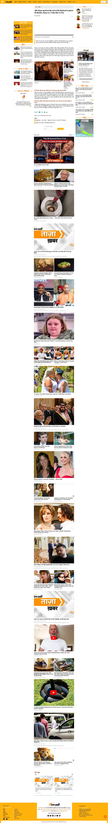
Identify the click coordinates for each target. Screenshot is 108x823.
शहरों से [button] (40, 2)
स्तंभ (84, 7)
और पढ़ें (30, 106)
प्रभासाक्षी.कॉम (41, 807)
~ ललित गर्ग (84, 13)
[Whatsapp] (45, 112)
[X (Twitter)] (72, 22)
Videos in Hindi (67, 809)
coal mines (44, 120)
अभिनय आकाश (37, 37)
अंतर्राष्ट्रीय (20, 2)
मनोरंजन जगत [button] (62, 2)
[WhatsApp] (72, 25)
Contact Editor (82, 816)
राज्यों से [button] (34, 2)
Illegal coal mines (52, 120)
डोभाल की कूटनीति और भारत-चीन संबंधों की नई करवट (86, 11)
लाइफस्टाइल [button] (54, 2)
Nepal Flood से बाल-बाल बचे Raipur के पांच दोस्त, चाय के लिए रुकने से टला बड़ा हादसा (43, 790)
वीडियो (4, 812)
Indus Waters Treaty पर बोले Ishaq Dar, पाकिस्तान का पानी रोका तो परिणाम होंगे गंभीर (84, 104)
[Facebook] (72, 20)
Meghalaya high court (50, 122)
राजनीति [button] (69, 2)
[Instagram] (55, 816)
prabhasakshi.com (62, 811)
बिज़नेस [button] (24, 2)
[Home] (36, 6)
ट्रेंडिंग (23, 45)
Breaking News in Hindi (56, 809)
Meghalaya (37, 120)
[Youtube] (57, 816)
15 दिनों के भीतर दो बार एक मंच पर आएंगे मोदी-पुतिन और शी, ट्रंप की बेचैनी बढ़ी (87, 25)
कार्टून (4, 815)
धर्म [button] (73, 2)
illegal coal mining (39, 122)
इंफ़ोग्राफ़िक (5, 814)
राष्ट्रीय (15, 2)
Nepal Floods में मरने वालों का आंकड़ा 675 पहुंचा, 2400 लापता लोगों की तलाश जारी (84, 97)
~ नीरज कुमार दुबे (85, 21)
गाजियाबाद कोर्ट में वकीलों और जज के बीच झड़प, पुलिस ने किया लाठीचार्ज (52, 90)
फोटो (4, 811)
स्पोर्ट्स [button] (29, 2)
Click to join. (48, 115)
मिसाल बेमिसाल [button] (46, 2)
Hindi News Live (46, 811)
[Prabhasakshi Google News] (73, 37)
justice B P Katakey (61, 120)
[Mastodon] (60, 816)
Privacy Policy (17, 815)
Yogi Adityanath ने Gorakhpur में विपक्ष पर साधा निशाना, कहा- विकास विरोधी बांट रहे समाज (63, 790)
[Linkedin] (53, 816)
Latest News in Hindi (45, 809)
